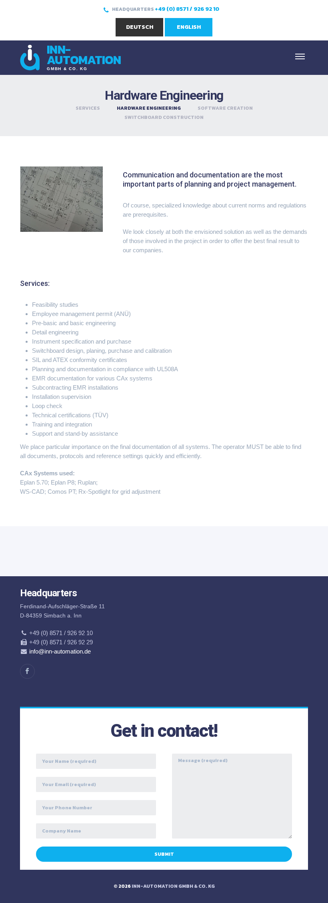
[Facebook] (27, 671)
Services (88, 108)
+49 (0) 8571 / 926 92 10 (187, 9)
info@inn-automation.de (60, 651)
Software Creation (225, 108)
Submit (164, 854)
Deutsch (139, 27)
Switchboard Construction (164, 117)
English (189, 27)
